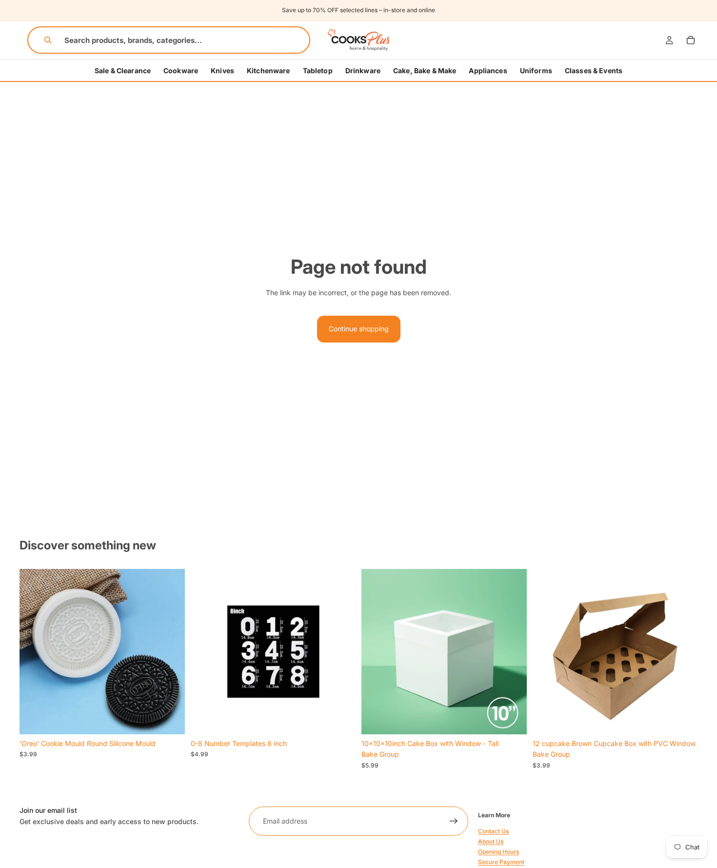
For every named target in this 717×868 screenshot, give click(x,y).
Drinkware (362, 70)
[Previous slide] (34, 651)
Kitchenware (268, 70)
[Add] (170, 719)
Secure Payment (501, 862)
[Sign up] (453, 821)
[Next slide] (170, 651)
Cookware (180, 70)
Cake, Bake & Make (424, 70)
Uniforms (536, 70)
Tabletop (318, 70)
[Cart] (690, 40)
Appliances (488, 70)
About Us (490, 841)
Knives (222, 70)
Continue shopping (359, 328)
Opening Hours (498, 851)
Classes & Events (593, 70)
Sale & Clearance (123, 70)
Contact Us (493, 830)
